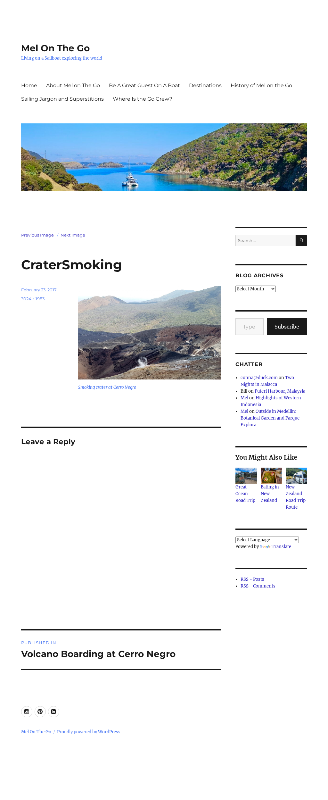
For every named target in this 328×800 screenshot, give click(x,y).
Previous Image (37, 235)
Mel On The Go (55, 48)
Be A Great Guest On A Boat (144, 85)
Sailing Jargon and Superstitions (62, 99)
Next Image (73, 235)
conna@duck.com (259, 377)
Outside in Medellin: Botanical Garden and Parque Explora (270, 418)
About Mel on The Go (73, 85)
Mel (244, 398)
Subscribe (287, 326)
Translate (281, 546)
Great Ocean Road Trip (245, 493)
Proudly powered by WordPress (88, 732)
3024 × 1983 (33, 298)
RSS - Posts (252, 579)
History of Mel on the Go (261, 85)
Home (29, 85)
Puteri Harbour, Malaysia (280, 391)
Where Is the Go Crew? (142, 99)
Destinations (205, 85)
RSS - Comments (258, 586)
